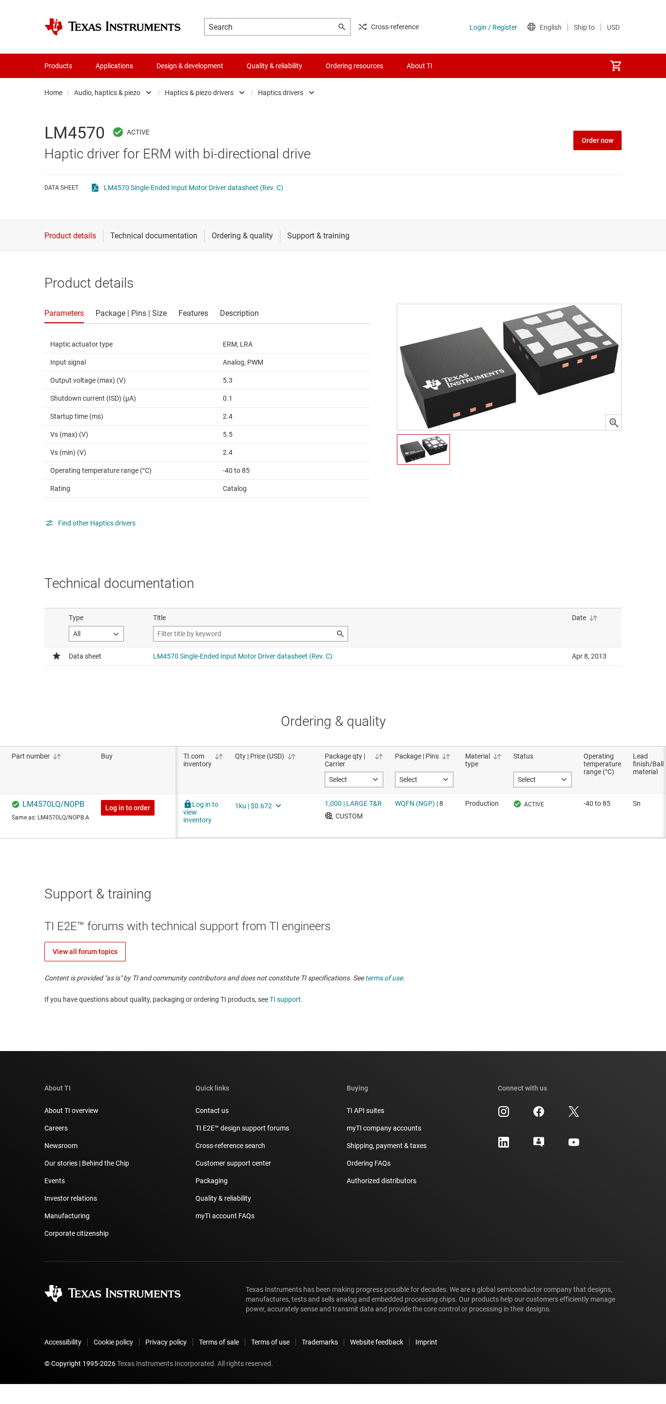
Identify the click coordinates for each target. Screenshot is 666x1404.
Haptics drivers (280, 93)
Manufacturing (67, 1216)
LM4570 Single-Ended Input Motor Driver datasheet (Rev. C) (193, 188)
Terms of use (270, 1342)
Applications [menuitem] (114, 66)
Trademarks (320, 1342)
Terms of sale (219, 1342)
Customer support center (233, 1163)
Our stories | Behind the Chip (86, 1163)
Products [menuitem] (58, 66)
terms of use (384, 978)
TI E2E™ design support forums (242, 1128)
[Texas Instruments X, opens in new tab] (574, 1115)
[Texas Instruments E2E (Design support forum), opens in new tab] (539, 1146)
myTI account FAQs (225, 1216)
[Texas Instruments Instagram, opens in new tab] (503, 1115)
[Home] (112, 27)
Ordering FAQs (369, 1163)
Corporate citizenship (76, 1233)
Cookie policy (113, 1342)
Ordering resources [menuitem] (354, 66)
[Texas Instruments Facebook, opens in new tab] (539, 1115)
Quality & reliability (223, 1198)
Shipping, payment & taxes (387, 1146)
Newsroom (61, 1146)
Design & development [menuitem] (190, 66)
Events (54, 1181)
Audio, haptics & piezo (107, 93)
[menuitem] (615, 66)
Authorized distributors (381, 1181)
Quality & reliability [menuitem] (274, 66)
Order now (597, 140)
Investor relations (70, 1198)
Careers (56, 1128)
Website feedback (376, 1342)
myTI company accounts (384, 1128)
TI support (285, 999)
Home (53, 93)
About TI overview (71, 1110)
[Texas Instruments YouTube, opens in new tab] (574, 1146)
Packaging (212, 1181)
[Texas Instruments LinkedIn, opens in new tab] (503, 1146)
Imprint (426, 1342)
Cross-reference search (230, 1146)
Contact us (212, 1110)
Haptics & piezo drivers (199, 93)
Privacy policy (166, 1342)
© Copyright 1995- (80, 1363)
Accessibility (62, 1342)
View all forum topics (85, 952)
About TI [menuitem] (419, 66)
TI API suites (365, 1110)
